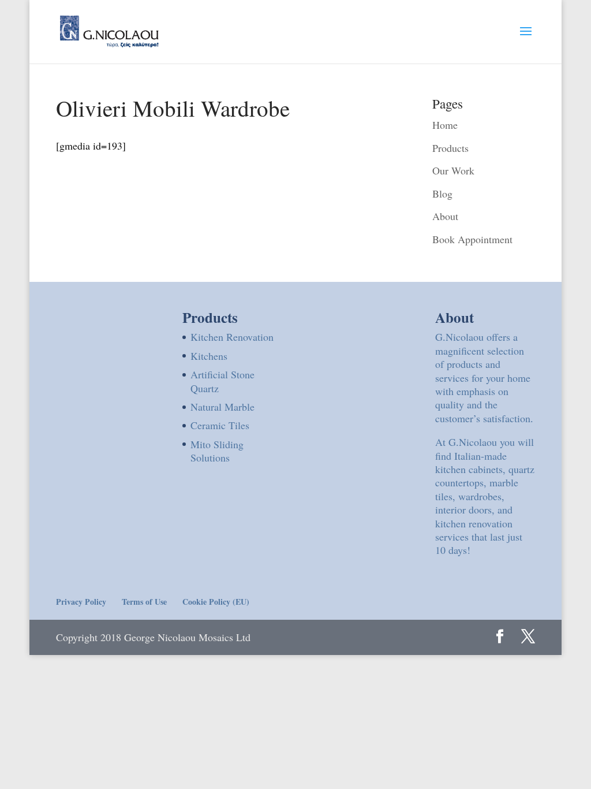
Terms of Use (144, 602)
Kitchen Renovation (232, 337)
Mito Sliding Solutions (217, 450)
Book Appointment (472, 239)
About (445, 216)
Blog (442, 193)
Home (445, 125)
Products (450, 148)
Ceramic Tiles (219, 425)
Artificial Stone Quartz (222, 380)
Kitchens (208, 356)
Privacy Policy (81, 602)
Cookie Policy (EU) (215, 602)
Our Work (453, 170)
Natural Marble (222, 407)
